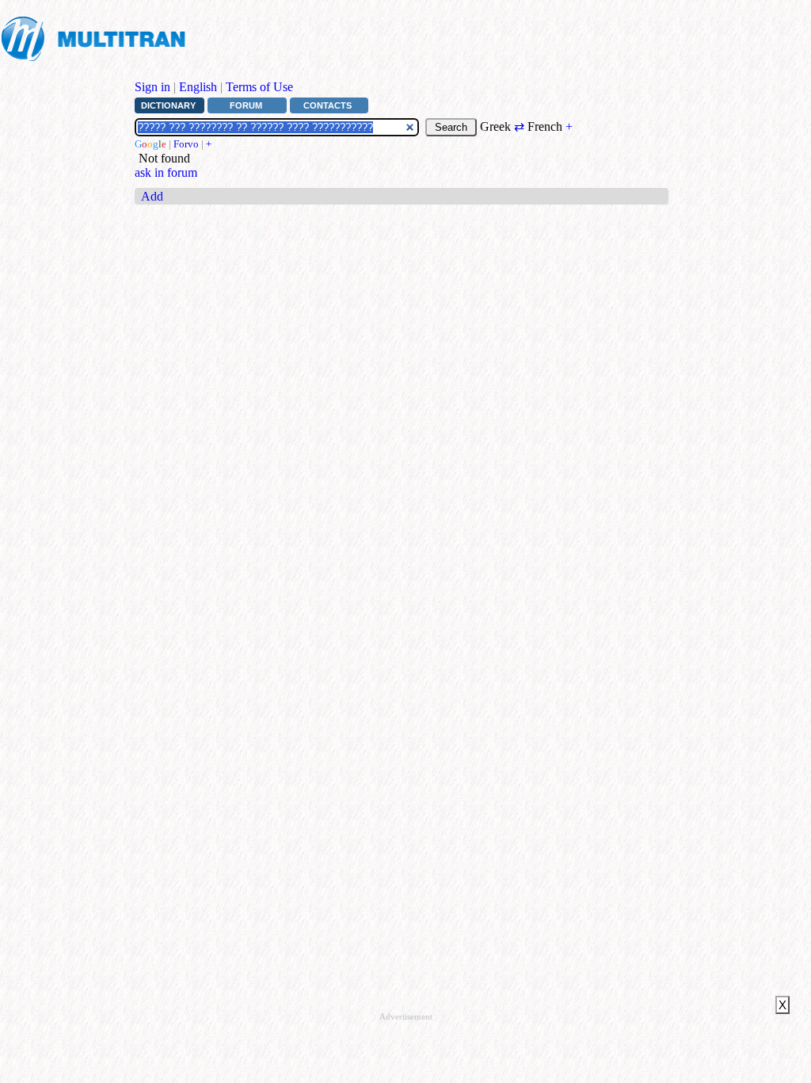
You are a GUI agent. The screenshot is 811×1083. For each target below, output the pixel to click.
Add (152, 196)
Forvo (186, 144)
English (198, 87)
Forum (246, 105)
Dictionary (168, 105)
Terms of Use (259, 87)
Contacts (327, 105)
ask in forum (166, 172)
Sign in (152, 87)
